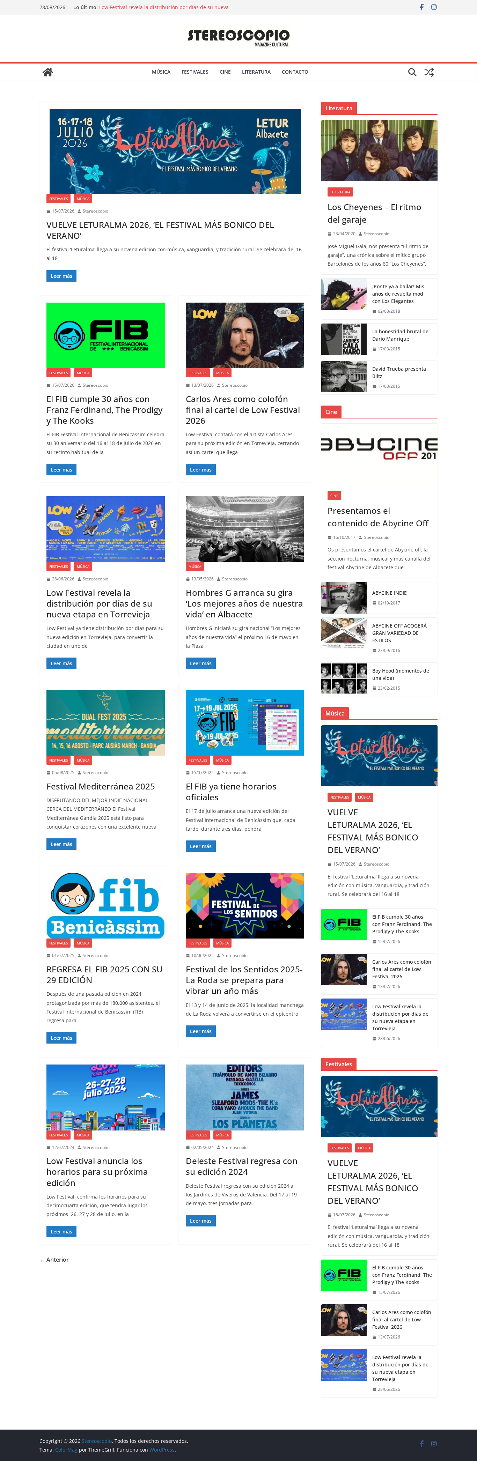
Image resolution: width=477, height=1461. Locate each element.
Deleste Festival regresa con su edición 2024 (242, 1166)
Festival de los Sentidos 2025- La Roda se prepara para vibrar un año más (244, 979)
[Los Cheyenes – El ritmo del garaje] (379, 150)
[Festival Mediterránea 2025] (105, 723)
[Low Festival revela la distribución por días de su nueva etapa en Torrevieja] (105, 529)
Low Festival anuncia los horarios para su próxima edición (97, 1171)
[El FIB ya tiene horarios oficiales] (245, 723)
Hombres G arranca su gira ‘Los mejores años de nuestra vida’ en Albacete (244, 603)
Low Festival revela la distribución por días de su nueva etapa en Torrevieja (99, 603)
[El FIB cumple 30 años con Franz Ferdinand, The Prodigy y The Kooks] (105, 335)
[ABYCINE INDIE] (344, 598)
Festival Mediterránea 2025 (100, 786)
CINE (225, 71)
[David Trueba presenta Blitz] (344, 377)
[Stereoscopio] (47, 72)
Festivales (58, 198)
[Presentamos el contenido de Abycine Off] (379, 454)
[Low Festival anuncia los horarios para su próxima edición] (105, 1097)
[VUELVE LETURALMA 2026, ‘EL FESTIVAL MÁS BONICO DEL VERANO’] (175, 151)
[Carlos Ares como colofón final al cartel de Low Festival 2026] (245, 335)
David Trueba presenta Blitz (399, 372)
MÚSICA (161, 71)
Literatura (340, 192)
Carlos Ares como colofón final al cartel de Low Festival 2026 (243, 409)
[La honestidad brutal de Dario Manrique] (344, 340)
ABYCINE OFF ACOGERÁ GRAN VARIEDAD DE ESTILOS (399, 633)
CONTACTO (295, 71)
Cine (334, 495)
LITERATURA (256, 71)
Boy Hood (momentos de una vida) (400, 674)
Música (83, 198)
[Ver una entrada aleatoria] (429, 72)
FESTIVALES (195, 71)
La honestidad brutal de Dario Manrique (400, 335)
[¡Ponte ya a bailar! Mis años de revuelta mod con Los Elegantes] (344, 299)
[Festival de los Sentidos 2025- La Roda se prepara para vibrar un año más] (245, 906)
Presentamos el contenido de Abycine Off (378, 517)
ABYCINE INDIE (389, 592)
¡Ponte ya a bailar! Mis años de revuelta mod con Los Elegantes (398, 293)
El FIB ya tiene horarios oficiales (231, 791)
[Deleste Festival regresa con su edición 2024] (245, 1097)
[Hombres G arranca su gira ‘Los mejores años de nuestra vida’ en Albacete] (245, 529)
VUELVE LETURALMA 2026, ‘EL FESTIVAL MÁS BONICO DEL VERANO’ (160, 230)
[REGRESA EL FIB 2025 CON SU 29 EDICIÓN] (105, 906)
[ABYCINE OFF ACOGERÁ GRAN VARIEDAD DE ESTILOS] (344, 638)
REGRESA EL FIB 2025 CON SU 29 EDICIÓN (104, 974)
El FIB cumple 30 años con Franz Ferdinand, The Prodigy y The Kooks (104, 409)
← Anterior (54, 1259)
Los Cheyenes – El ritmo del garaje (374, 213)
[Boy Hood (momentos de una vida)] (344, 679)
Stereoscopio (95, 211)
